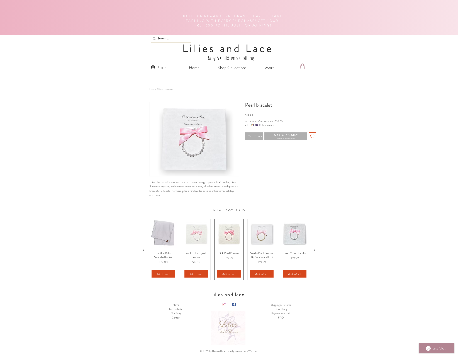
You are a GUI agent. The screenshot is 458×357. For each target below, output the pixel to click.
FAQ (281, 318)
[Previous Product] (143, 250)
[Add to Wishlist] (312, 136)
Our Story (176, 313)
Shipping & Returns (281, 305)
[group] (229, 250)
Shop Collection (176, 309)
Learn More (268, 125)
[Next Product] (314, 250)
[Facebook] (234, 304)
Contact (176, 318)
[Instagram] (224, 304)
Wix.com (252, 351)
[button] (302, 66)
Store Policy (281, 309)
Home (152, 89)
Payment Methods (281, 313)
